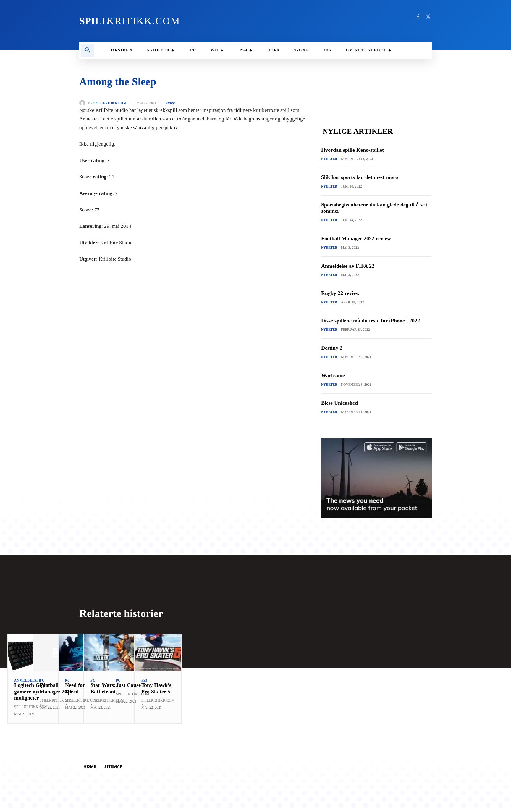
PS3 (144, 680)
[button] (87, 50)
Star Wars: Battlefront (103, 688)
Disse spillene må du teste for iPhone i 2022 (370, 321)
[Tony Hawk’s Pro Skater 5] (158, 652)
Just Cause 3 (130, 685)
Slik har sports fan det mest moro (359, 177)
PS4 (173, 103)
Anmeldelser (27, 680)
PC (168, 103)
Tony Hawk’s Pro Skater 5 (156, 688)
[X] (428, 16)
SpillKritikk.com (109, 103)
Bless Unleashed (339, 403)
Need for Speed (75, 688)
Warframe (333, 375)
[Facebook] (418, 16)
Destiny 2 (331, 348)
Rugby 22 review (340, 293)
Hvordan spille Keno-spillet (352, 150)
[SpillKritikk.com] (83, 103)
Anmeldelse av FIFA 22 (347, 266)
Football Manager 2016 (56, 688)
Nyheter (329, 159)
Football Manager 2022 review (356, 238)
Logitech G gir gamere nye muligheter (31, 691)
